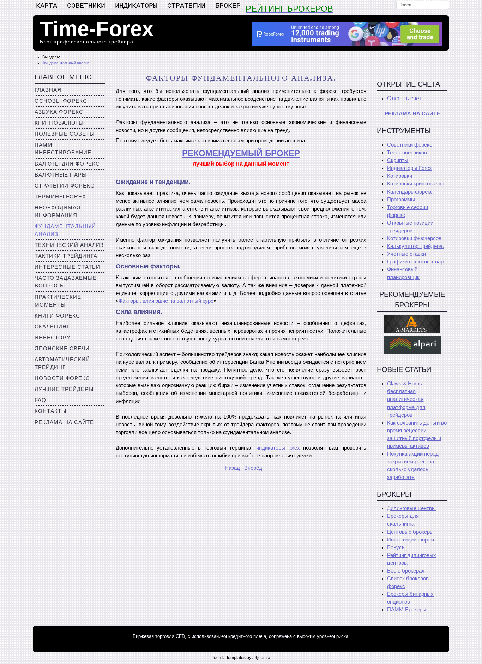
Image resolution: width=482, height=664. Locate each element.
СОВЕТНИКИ (86, 6)
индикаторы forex (278, 448)
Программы (401, 199)
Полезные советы (65, 134)
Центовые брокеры (410, 532)
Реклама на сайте (64, 422)
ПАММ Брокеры (406, 609)
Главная (48, 90)
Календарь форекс (410, 192)
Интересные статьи (67, 267)
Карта (46, 6)
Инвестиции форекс (411, 540)
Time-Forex (96, 29)
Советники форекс (409, 145)
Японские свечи (62, 348)
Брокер (228, 6)
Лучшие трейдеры (64, 389)
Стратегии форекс (65, 186)
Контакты (50, 411)
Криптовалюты (59, 123)
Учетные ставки (406, 254)
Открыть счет (404, 98)
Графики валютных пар (415, 262)
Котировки (399, 176)
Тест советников (407, 152)
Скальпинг (52, 327)
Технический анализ (69, 245)
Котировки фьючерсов (414, 238)
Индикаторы (136, 6)
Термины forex (60, 197)
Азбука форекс (59, 112)
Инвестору (53, 337)
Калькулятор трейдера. (415, 246)
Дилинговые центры (411, 508)
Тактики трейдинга (66, 256)
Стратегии (186, 6)
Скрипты (397, 160)
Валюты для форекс (67, 164)
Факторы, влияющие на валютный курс (166, 301)
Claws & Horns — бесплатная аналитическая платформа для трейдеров (408, 399)
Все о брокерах (405, 571)
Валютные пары (61, 175)
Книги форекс (57, 316)
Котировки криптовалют (416, 183)
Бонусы (396, 547)
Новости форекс (62, 378)
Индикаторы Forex (409, 168)
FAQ (40, 400)
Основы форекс (61, 101)
